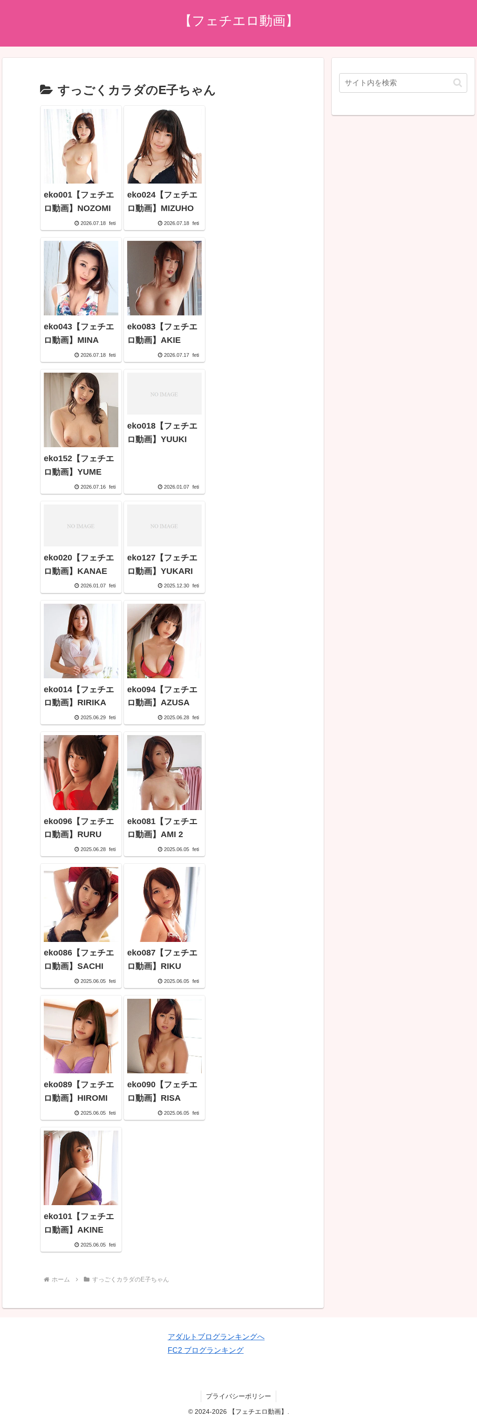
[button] (458, 82)
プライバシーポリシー (238, 1396)
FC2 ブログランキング (206, 1350)
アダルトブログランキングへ (216, 1337)
